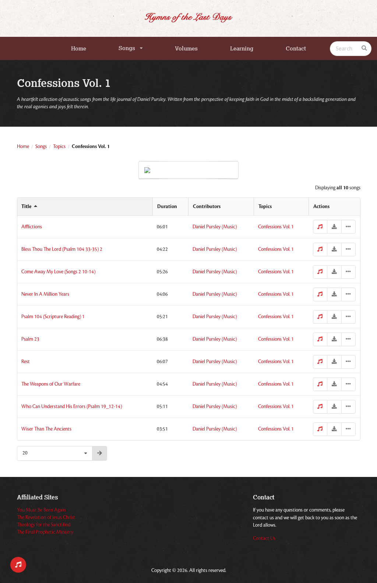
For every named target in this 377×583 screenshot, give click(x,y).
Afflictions (31, 227)
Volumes (186, 48)
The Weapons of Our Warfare (50, 384)
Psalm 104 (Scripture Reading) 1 (53, 316)
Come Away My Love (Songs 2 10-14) (58, 271)
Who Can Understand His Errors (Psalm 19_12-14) (71, 406)
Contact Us (264, 538)
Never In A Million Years (45, 294)
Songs (127, 48)
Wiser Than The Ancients (46, 429)
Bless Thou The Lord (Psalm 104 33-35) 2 (61, 249)
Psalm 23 (30, 339)
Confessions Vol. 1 (276, 227)
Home (78, 48)
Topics (59, 146)
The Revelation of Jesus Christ (46, 517)
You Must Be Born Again (41, 510)
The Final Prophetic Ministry (45, 532)
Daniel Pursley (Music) (215, 227)
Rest (25, 361)
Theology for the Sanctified (43, 524)
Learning (241, 48)
